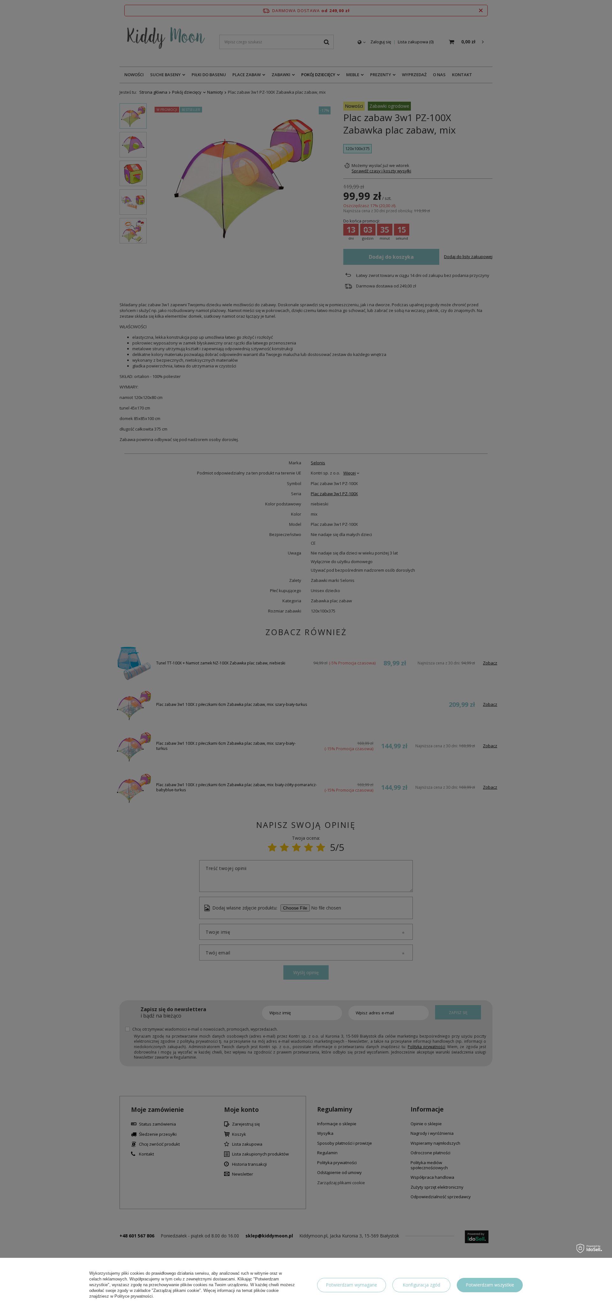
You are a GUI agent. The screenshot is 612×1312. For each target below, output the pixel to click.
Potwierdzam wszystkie (490, 1285)
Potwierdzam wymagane (351, 1285)
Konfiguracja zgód (421, 1285)
